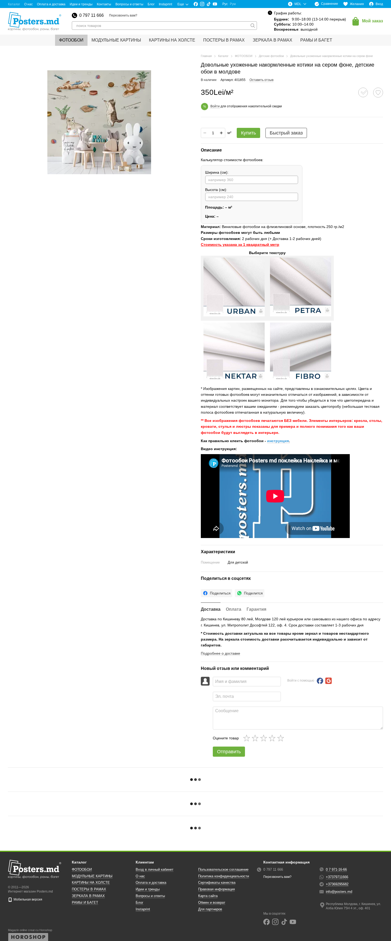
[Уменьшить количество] (205, 133)
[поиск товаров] (252, 25)
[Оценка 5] (281, 738)
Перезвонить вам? (123, 15)
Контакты (104, 4)
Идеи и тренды (81, 4)
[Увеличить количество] (221, 133)
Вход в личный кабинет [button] (154, 869)
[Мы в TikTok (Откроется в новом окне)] (208, 4)
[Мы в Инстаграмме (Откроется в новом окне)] (202, 4)
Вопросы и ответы (129, 4)
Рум (233, 4)
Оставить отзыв (261, 80)
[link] (216, 593)
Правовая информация (216, 889)
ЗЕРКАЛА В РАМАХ (272, 40)
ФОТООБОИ (71, 40)
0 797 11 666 (91, 15)
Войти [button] (215, 106)
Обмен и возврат (211, 903)
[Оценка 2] (256, 738)
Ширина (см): (216, 172)
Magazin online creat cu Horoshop (30, 930)
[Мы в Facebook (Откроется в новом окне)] (196, 4)
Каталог (14, 4)
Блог (151, 4)
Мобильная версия (27, 899)
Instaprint (165, 4)
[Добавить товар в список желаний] (378, 92)
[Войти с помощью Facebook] (320, 681)
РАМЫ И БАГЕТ (316, 40)
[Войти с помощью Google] (328, 681)
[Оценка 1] (247, 738)
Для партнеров (210, 909)
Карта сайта (208, 896)
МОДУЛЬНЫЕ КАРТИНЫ (116, 40)
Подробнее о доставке (220, 653)
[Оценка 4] (273, 738)
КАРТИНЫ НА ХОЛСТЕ (172, 40)
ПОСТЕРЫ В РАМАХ (224, 40)
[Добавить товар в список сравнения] (363, 92)
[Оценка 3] (264, 738)
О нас (28, 4)
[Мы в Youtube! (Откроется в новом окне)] (215, 4)
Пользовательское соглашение (223, 869)
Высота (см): (216, 190)
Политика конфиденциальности (223, 876)
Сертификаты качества (216, 883)
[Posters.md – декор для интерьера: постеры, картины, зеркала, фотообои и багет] (34, 869)
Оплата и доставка (51, 4)
